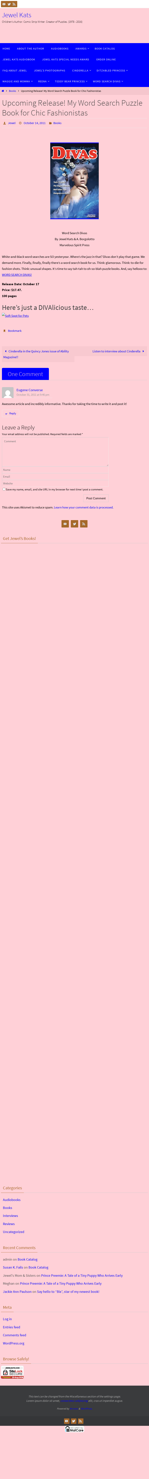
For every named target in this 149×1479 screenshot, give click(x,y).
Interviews (10, 1213)
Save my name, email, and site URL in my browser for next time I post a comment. (54, 487)
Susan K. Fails (13, 1265)
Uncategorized (13, 1229)
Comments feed (14, 1333)
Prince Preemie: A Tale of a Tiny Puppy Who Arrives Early (82, 1273)
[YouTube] (4, 4)
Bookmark (15, 329)
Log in (7, 1317)
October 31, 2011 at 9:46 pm (32, 392)
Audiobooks (12, 1197)
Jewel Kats (16, 15)
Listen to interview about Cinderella (117, 349)
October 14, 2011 (35, 122)
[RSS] (14, 4)
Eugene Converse (29, 387)
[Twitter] (9, 4)
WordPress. (86, 1406)
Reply (12, 411)
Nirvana (74, 1406)
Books (12, 91)
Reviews (9, 1221)
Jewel (12, 122)
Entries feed (11, 1325)
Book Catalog (27, 1257)
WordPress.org (13, 1341)
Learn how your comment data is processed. (83, 505)
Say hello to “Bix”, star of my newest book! (68, 1289)
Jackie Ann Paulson (17, 1289)
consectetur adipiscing (74, 1398)
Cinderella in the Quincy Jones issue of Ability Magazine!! (36, 352)
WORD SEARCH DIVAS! (17, 273)
